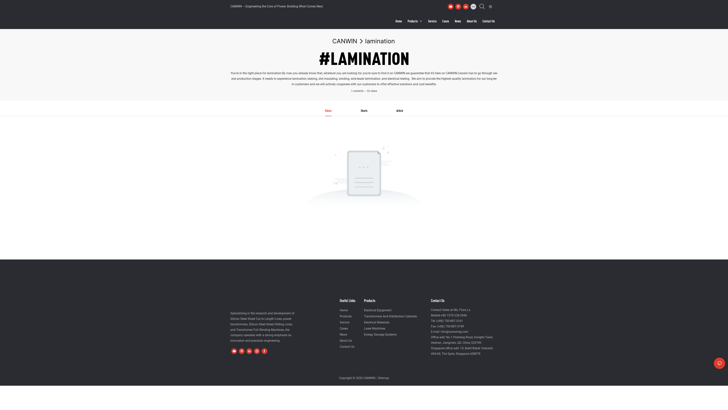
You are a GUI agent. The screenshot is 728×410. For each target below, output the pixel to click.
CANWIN (344, 41)
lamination (380, 41)
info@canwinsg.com (454, 332)
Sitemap (383, 378)
